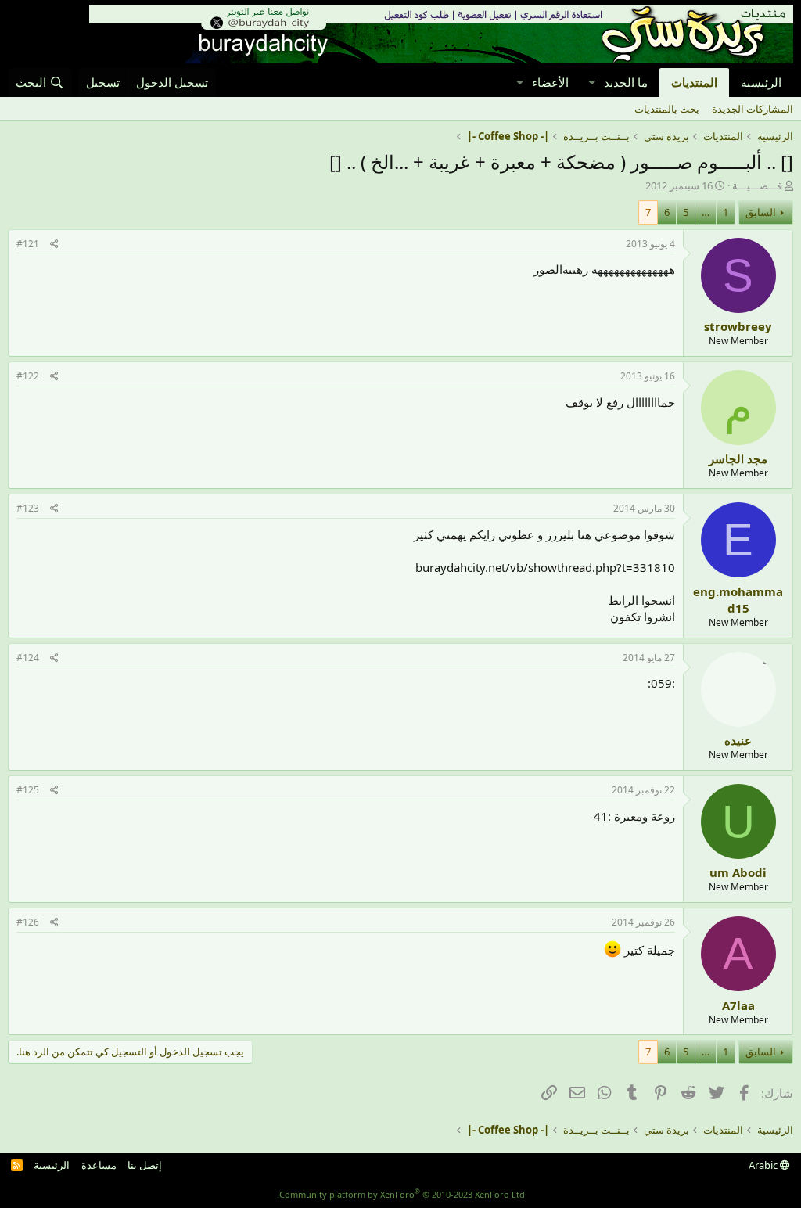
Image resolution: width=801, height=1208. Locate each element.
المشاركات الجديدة (752, 109)
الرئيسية (761, 82)
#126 (27, 922)
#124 (27, 657)
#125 (27, 789)
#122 (27, 376)
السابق (760, 212)
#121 (27, 243)
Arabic (764, 1165)
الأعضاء (550, 82)
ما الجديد (626, 82)
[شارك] (54, 244)
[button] (591, 82)
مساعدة (99, 1165)
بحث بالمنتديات (666, 109)
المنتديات (694, 82)
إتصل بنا (145, 1165)
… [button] (705, 212)
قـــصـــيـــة (757, 185)
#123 (27, 508)
